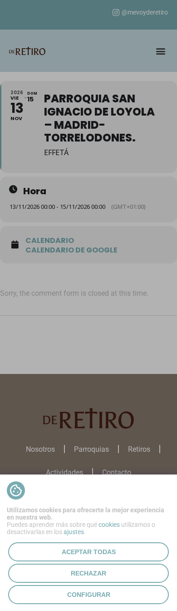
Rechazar (88, 573)
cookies (109, 524)
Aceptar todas (89, 551)
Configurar (88, 594)
